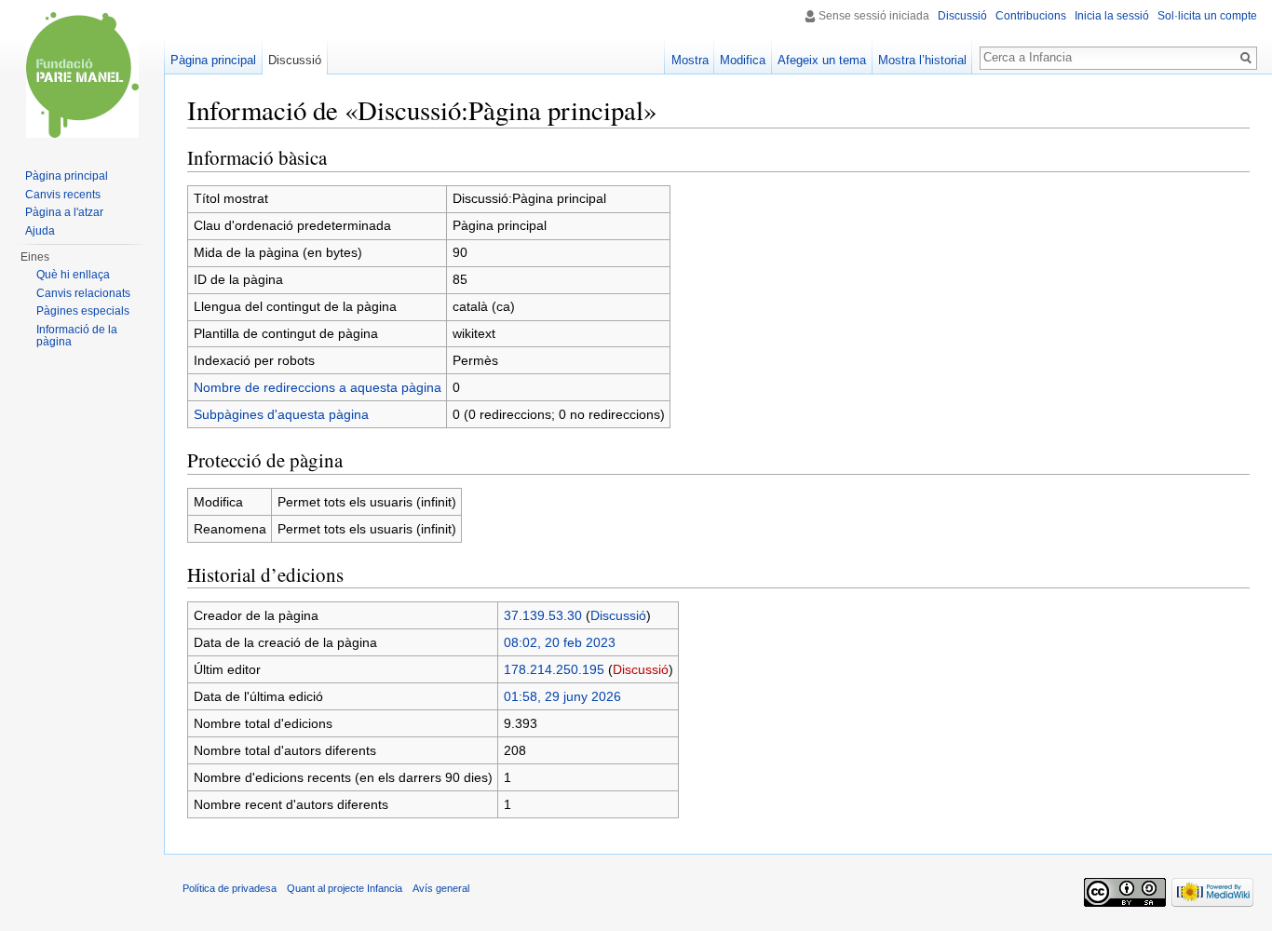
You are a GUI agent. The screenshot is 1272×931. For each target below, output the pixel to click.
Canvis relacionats (83, 293)
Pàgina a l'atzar (64, 212)
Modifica (742, 60)
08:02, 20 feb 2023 (560, 642)
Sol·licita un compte (1207, 15)
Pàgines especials (82, 310)
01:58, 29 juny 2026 (562, 696)
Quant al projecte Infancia (344, 888)
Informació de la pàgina (76, 336)
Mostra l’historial (922, 60)
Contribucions (1030, 15)
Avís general (441, 888)
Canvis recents (63, 194)
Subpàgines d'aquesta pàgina (281, 414)
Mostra (690, 60)
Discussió (618, 615)
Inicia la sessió (1112, 15)
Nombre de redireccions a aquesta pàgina (317, 387)
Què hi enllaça (73, 274)
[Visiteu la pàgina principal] (81, 74)
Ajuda (40, 230)
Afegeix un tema (822, 60)
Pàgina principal (213, 60)
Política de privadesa (230, 888)
